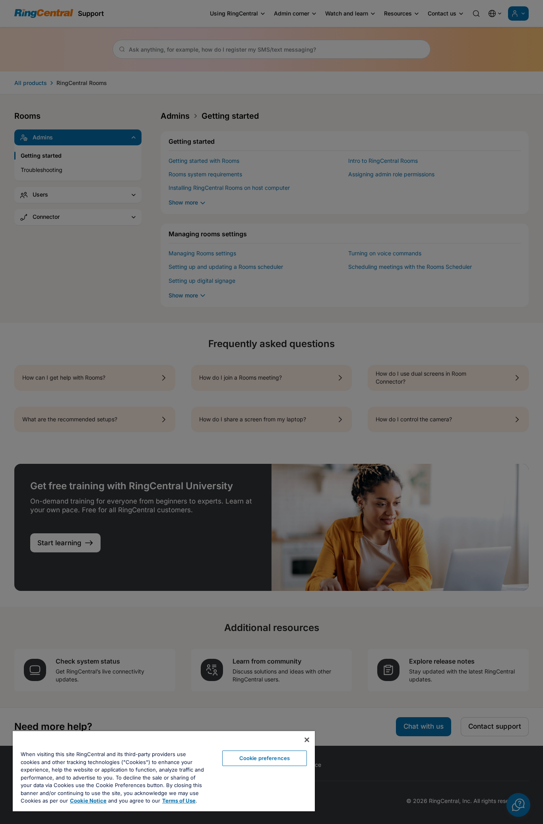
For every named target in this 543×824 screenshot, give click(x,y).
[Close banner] (306, 739)
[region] (164, 771)
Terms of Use (179, 800)
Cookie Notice (88, 800)
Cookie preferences (264, 758)
